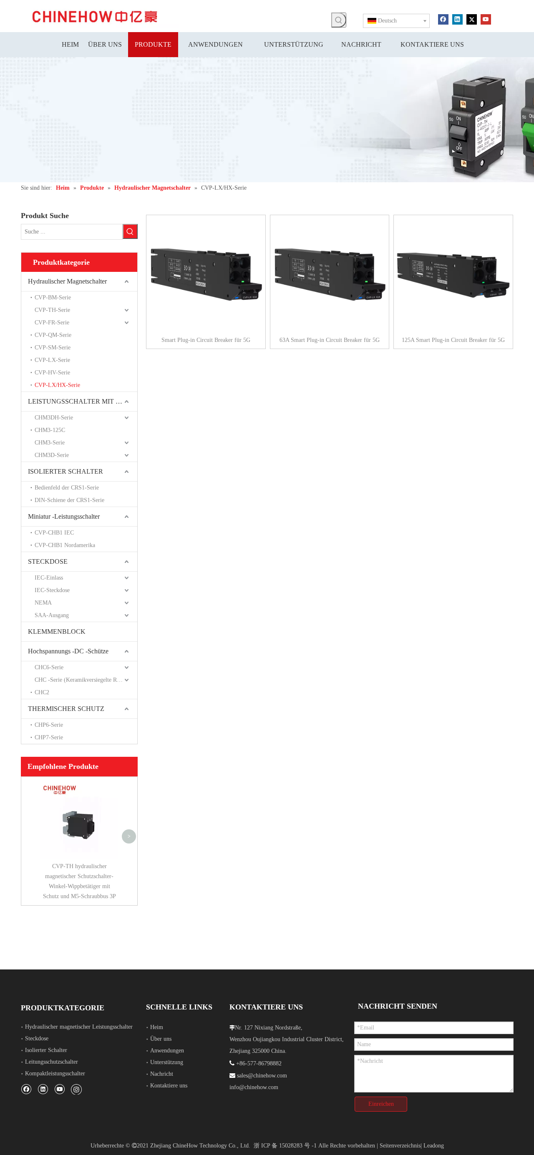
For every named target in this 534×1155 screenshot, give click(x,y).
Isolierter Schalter (46, 1050)
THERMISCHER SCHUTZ (66, 708)
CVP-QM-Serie (53, 335)
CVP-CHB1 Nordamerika (65, 545)
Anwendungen (167, 1050)
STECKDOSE (48, 561)
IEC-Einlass (49, 578)
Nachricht (161, 1074)
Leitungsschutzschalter (51, 1062)
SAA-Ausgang (52, 615)
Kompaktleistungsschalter (55, 1073)
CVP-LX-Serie (52, 360)
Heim (156, 1027)
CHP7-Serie (49, 737)
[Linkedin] (457, 19)
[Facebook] (443, 19)
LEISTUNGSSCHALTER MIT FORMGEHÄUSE (82, 401)
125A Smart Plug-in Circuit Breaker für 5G (453, 340)
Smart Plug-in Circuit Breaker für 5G (205, 340)
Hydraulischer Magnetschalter (67, 281)
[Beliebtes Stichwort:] (338, 20)
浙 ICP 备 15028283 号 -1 (285, 1145)
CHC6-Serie (49, 667)
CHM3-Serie (50, 442)
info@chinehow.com (253, 1087)
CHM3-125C (50, 430)
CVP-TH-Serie (52, 310)
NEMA (43, 603)
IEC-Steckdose (52, 590)
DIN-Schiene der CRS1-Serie (69, 500)
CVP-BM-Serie (53, 297)
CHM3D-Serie (52, 455)
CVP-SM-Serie (53, 347)
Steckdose (36, 1038)
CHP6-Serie (49, 725)
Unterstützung (166, 1062)
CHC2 (42, 692)
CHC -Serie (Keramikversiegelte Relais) (82, 680)
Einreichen (381, 1104)
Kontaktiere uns (168, 1085)
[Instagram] (76, 1089)
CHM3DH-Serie (54, 417)
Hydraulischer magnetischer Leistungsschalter (79, 1027)
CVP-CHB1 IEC (54, 533)
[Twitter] (471, 19)
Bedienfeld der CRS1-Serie (67, 488)
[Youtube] (486, 19)
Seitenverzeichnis (400, 1145)
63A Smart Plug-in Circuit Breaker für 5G (330, 340)
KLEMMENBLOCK (57, 631)
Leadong (433, 1145)
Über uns (160, 1039)
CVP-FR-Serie (52, 322)
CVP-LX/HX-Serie (57, 385)
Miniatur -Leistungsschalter (64, 516)
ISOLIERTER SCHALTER (65, 471)
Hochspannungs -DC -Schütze (68, 651)
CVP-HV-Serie (52, 372)
